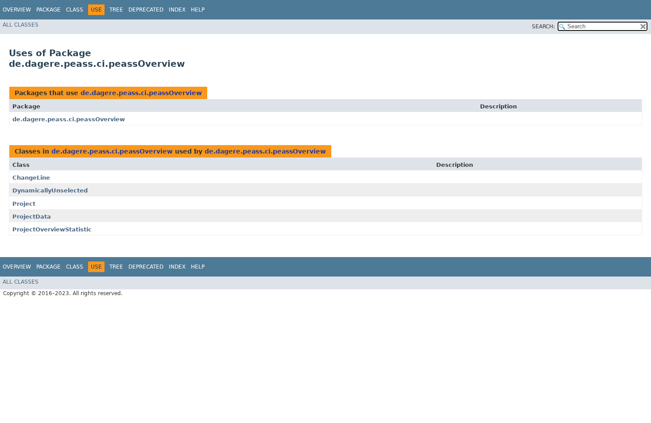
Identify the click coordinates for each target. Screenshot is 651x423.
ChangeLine (31, 177)
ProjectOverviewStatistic (52, 229)
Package (48, 10)
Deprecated (145, 10)
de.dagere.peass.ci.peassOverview (141, 92)
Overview (17, 10)
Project (23, 203)
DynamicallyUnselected (50, 190)
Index (177, 10)
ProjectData (31, 216)
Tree (116, 10)
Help (198, 10)
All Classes (21, 25)
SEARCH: (543, 26)
